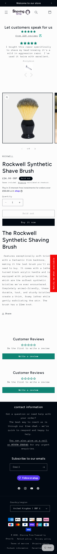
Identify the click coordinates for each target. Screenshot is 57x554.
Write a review (28, 356)
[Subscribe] (43, 467)
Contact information (17, 548)
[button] (6, 12)
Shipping (22, 182)
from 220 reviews (26, 35)
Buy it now (28, 222)
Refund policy (24, 539)
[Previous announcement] (5, 3)
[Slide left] (22, 149)
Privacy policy (43, 539)
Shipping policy (40, 544)
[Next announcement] (51, 3)
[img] (28, 32)
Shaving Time (27, 535)
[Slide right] (35, 149)
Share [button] (8, 313)
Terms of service (20, 544)
